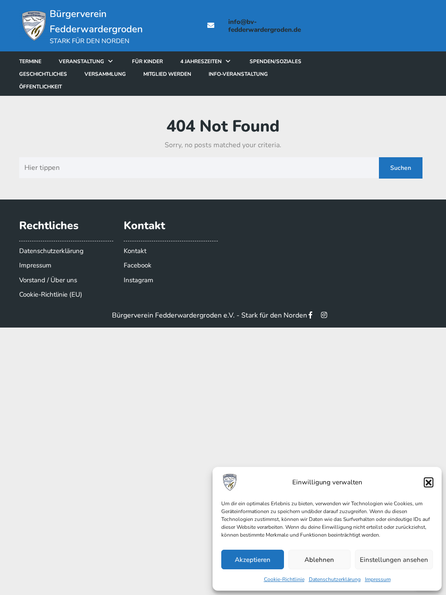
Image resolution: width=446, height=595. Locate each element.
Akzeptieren (252, 559)
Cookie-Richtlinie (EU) (50, 294)
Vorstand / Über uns (48, 280)
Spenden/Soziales (275, 61)
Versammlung (105, 74)
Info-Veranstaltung (238, 74)
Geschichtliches (43, 74)
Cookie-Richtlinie (284, 579)
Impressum (378, 579)
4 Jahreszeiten (201, 61)
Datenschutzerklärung (335, 579)
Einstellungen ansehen (394, 559)
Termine (30, 61)
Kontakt (135, 251)
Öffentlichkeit (40, 86)
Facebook (138, 265)
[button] (428, 482)
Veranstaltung (81, 61)
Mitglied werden (167, 74)
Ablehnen (319, 559)
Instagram (138, 280)
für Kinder (147, 61)
